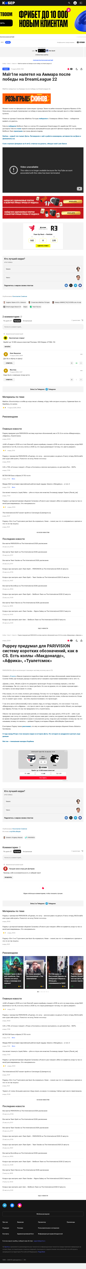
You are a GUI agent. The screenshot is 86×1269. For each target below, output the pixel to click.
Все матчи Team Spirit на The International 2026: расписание (25, 552)
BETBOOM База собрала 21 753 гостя (16, 475)
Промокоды (71, 1222)
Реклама (20, 1228)
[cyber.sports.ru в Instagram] (20, 1205)
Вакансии (20, 1222)
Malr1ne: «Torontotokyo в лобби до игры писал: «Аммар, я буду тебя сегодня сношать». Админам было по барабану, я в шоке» (42, 402)
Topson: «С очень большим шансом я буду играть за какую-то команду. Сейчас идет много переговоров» (42, 1091)
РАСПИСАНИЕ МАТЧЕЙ (7, 37)
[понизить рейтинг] (81, 363)
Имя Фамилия (15, 353)
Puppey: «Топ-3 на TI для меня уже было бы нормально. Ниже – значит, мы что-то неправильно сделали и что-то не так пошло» (42, 522)
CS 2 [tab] (2, 42)
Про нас (5, 1222)
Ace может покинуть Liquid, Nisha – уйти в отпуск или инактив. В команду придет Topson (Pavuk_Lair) (40, 492)
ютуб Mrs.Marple (15, 831)
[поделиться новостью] (81, 69)
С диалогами (76, 320)
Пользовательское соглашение (48, 1228)
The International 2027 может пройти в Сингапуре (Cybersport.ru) (27, 513)
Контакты (6, 1234)
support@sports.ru (39, 1241)
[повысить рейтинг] (71, 363)
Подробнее (41, 1252)
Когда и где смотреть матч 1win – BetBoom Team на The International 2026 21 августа (34, 620)
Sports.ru (7, 1247)
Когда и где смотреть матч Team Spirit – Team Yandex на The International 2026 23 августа (36, 577)
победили (12, 126)
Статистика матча (41, 55)
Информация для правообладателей (50, 1234)
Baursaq (13, 370)
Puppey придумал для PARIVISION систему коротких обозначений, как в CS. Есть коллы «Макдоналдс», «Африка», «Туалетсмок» (41, 434)
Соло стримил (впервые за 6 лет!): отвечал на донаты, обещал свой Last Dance (35, 144)
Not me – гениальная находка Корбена (18, 741)
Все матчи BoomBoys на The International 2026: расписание (25, 586)
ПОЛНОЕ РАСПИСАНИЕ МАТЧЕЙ (43, 60)
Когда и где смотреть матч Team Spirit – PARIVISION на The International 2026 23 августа (35, 569)
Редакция (6, 1228)
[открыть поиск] (69, 2)
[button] (81, 354)
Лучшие (17, 321)
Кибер (4, 63)
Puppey (13, 676)
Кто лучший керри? (14, 258)
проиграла (18, 131)
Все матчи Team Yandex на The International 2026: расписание (25, 560)
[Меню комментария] (81, 354)
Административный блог (25, 1234)
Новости (14, 63)
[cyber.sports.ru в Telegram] (5, 1205)
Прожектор (42, 1222)
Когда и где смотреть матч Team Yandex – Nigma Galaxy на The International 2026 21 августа (37, 611)
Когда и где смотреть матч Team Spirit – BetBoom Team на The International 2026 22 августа (37, 594)
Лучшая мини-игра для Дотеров (21, 869)
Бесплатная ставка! (17, 338)
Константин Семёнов (20, 296)
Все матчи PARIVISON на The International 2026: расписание (25, 543)
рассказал (26, 726)
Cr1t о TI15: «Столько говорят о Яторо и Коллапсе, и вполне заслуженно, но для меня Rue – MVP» (39, 467)
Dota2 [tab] (8, 42)
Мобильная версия (43, 1214)
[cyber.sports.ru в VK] (12, 1205)
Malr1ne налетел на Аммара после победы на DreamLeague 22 (35, 63)
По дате (6, 321)
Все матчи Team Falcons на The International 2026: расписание (26, 603)
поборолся (43, 118)
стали (18, 128)
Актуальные (27, 321)
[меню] (80, 3)
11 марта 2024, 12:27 (16, 372)
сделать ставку (43, 246)
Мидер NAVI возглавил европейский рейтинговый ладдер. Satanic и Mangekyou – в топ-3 (36, 484)
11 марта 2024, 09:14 (16, 355)
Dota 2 (9, 63)
